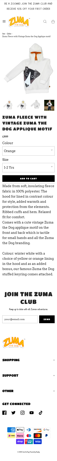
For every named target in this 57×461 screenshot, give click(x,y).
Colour (7, 143)
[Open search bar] (45, 21)
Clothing (9, 33)
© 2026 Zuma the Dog (23, 452)
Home (3, 33)
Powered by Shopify (35, 452)
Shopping (11, 360)
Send (47, 319)
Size (5, 160)
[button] (7, 104)
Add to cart (28, 178)
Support (10, 375)
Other (7, 391)
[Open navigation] (4, 21)
